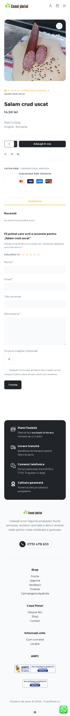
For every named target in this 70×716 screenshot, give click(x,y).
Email (8, 279)
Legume (35, 580)
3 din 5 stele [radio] (31, 255)
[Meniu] (64, 5)
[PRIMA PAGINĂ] (5, 91)
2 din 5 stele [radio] (27, 255)
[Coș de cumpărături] (57, 5)
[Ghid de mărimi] (18, 154)
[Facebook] (35, 712)
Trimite (12, 384)
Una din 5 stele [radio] (23, 255)
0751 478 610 (38, 544)
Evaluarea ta (12, 254)
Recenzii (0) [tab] (35, 201)
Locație (35, 643)
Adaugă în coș (42, 143)
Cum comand (35, 639)
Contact (35, 620)
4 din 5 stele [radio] (34, 255)
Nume (9, 262)
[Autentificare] (50, 5)
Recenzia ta (12, 313)
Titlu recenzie (12, 296)
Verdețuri (35, 584)
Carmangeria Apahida (34, 168)
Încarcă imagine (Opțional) (20, 350)
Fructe (35, 576)
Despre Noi (35, 612)
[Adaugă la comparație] (12, 154)
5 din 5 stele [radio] (38, 255)
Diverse (35, 589)
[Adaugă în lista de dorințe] (5, 154)
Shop (35, 616)
